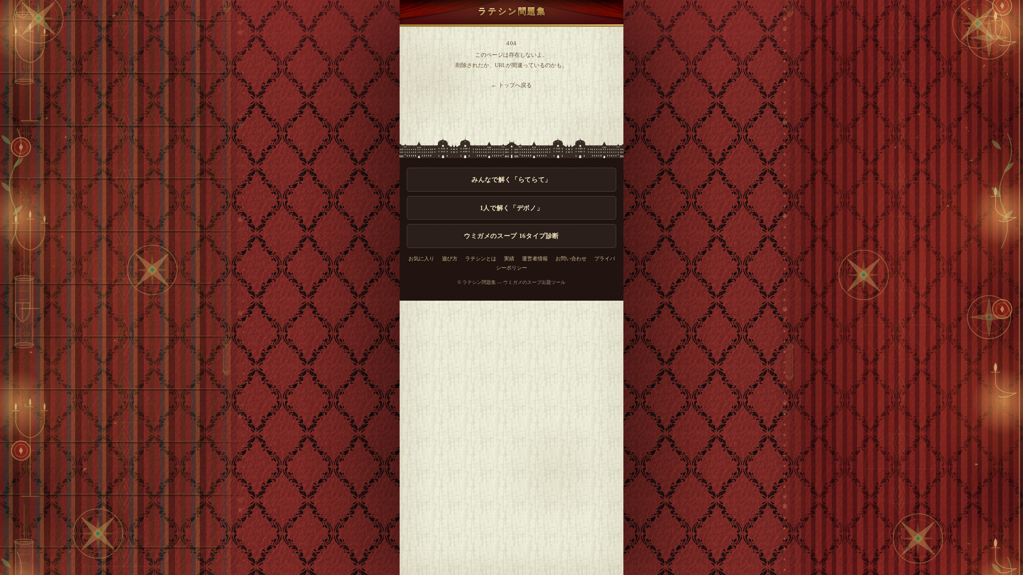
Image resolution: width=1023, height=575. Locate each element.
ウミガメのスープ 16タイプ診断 (511, 235)
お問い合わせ (571, 259)
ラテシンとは (480, 259)
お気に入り (421, 259)
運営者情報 (535, 259)
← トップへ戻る (511, 85)
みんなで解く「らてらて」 (511, 179)
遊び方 (450, 259)
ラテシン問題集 (512, 11)
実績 (509, 259)
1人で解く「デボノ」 (511, 207)
